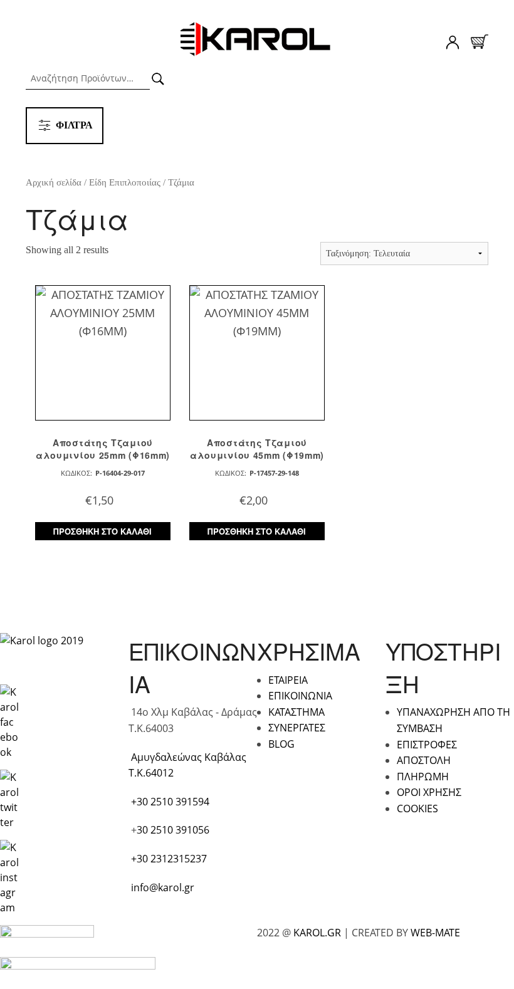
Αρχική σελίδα (53, 182)
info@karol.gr (162, 887)
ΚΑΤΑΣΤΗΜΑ (296, 712)
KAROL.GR (317, 932)
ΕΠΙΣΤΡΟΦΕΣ (427, 744)
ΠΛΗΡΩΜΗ (423, 776)
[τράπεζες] (47, 936)
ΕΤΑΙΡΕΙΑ (288, 680)
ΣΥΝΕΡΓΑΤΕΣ (296, 728)
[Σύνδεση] (452, 44)
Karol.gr (257, 39)
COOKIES (417, 808)
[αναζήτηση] (158, 79)
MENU (37, 40)
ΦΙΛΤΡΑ (74, 125)
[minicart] (479, 41)
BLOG (281, 744)
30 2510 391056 (173, 830)
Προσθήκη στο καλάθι (102, 531)
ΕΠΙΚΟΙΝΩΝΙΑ (300, 696)
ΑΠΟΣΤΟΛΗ (424, 760)
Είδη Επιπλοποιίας (124, 182)
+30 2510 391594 (170, 801)
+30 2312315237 (169, 859)
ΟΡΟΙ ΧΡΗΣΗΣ (429, 792)
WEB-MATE (435, 932)
